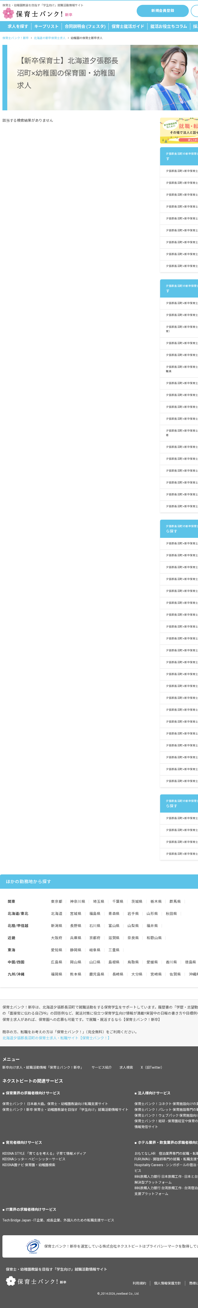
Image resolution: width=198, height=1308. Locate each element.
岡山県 (75, 962)
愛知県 (56, 950)
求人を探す (18, 26)
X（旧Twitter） (152, 1067)
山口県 (95, 962)
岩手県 (133, 914)
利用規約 (139, 1283)
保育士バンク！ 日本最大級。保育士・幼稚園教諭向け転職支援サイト (55, 1104)
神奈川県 (77, 901)
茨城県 (137, 901)
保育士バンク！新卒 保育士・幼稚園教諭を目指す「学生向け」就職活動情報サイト (65, 1110)
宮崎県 (156, 974)
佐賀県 (175, 974)
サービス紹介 (102, 1067)
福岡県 (56, 974)
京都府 (95, 938)
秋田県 (171, 914)
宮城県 (75, 914)
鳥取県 (133, 962)
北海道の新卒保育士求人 (50, 38)
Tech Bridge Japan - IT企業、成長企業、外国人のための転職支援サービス (58, 1220)
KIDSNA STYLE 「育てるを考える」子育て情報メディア (44, 1153)
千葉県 (118, 901)
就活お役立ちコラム (168, 26)
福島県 (95, 914)
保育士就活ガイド (128, 26)
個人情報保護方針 (167, 1283)
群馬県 (175, 901)
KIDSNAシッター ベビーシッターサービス (33, 1159)
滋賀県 (114, 938)
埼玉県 (98, 901)
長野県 (75, 926)
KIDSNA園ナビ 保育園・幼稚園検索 (28, 1165)
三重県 (114, 950)
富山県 (114, 926)
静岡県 (75, 950)
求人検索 (126, 1067)
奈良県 (133, 938)
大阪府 (56, 938)
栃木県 (156, 901)
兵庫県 (75, 938)
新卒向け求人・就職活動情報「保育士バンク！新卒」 (43, 1067)
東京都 (56, 901)
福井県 (152, 926)
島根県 (114, 962)
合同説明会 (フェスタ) (85, 26)
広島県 (56, 962)
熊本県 (75, 974)
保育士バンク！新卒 (15, 38)
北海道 (56, 914)
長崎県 (118, 974)
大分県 (137, 974)
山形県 (152, 914)
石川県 (95, 926)
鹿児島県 (97, 974)
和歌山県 (154, 938)
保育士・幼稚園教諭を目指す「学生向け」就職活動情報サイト (56, 1269)
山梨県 (133, 926)
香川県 (171, 962)
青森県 (114, 914)
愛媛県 (152, 962)
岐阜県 (95, 950)
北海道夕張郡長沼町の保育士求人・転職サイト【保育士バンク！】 (56, 1038)
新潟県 (56, 926)
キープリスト (46, 26)
